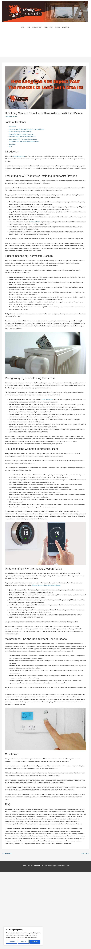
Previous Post (7, 853)
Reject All (23, 941)
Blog (28, 27)
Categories (65, 27)
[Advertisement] (45, 43)
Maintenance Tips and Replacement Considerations (24, 141)
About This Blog (36, 27)
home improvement (19, 156)
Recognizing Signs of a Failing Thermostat (21, 134)
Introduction (12, 126)
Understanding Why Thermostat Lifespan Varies (23, 139)
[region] (23, 936)
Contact (57, 27)
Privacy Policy (48, 27)
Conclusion (12, 144)
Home (22, 27)
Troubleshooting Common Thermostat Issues (22, 136)
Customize (12, 941)
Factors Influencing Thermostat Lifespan (20, 131)
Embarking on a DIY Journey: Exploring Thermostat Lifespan (26, 129)
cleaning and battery (34, 222)
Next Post (85, 853)
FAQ (10, 146)
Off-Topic (8, 116)
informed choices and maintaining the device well (46, 585)
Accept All (35, 941)
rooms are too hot (47, 399)
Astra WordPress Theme (62, 865)
